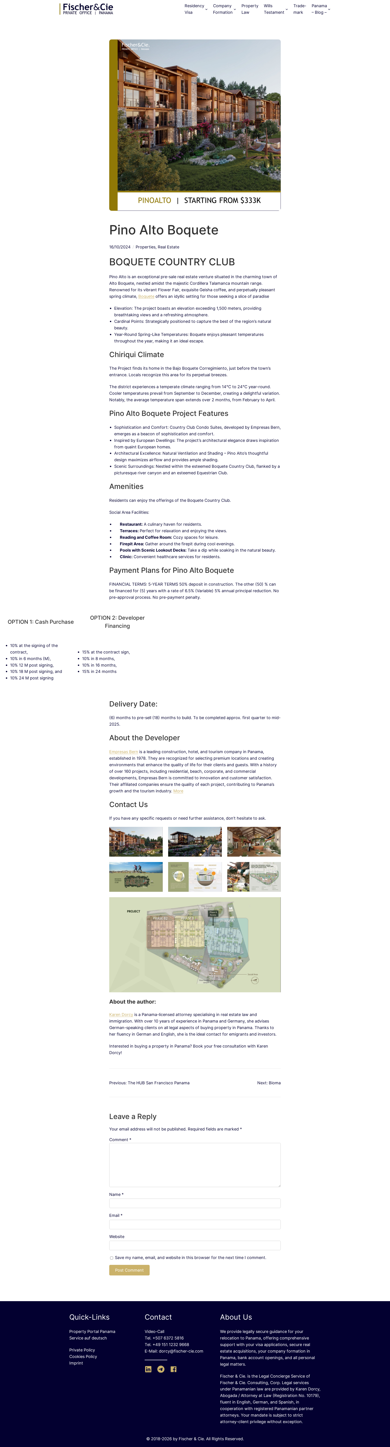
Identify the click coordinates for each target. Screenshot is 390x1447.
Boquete (146, 296)
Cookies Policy (83, 1356)
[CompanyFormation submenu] (235, 9)
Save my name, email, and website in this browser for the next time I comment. (190, 1257)
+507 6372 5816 (168, 1337)
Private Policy (82, 1349)
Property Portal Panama (92, 1331)
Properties (146, 246)
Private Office (130, 9)
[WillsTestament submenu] (287, 9)
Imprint (76, 1362)
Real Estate (168, 246)
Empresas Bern (123, 751)
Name (116, 1194)
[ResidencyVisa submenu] (206, 9)
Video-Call (154, 1331)
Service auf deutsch (88, 1337)
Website (116, 1236)
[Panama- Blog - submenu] (329, 9)
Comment (120, 1139)
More (178, 790)
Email (116, 1215)
